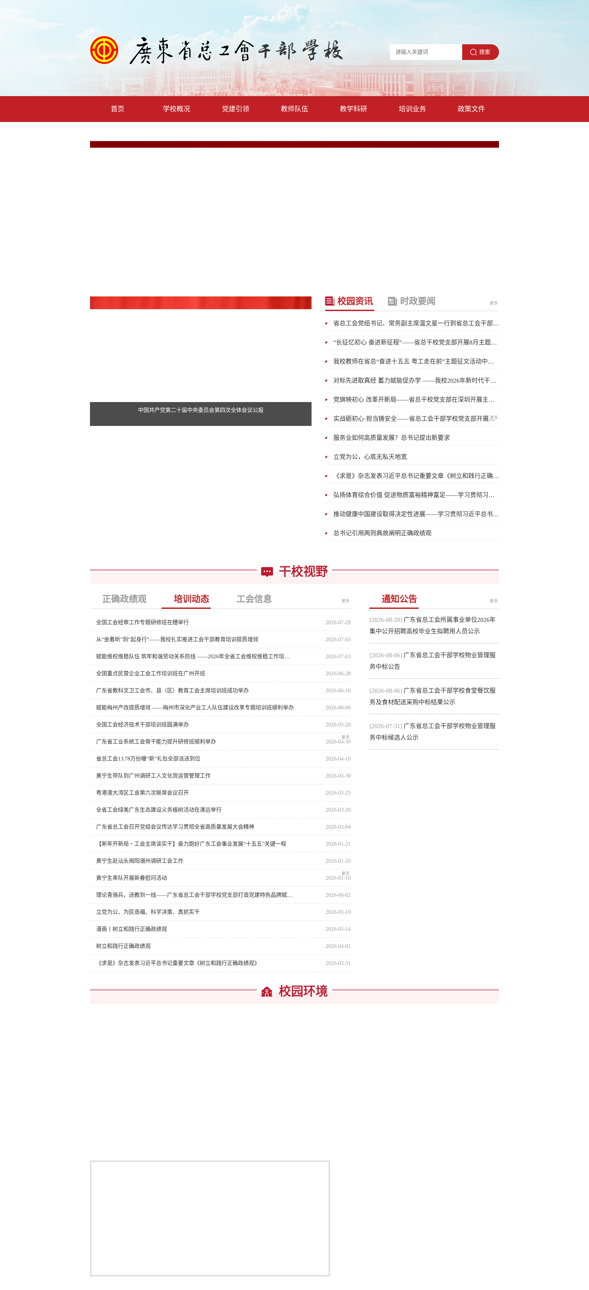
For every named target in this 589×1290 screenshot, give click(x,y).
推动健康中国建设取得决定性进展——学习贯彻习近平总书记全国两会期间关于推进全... (452, 514)
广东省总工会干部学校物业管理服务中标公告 (432, 661)
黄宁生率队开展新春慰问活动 (131, 878)
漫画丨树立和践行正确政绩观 (131, 929)
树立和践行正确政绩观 (123, 946)
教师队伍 (294, 109)
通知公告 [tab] (399, 599)
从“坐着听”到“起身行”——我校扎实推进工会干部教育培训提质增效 (177, 639)
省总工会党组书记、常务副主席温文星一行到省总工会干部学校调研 (425, 323)
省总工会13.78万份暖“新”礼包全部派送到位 (148, 759)
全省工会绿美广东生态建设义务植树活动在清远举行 (159, 810)
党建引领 (235, 109)
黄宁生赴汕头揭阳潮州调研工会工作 (139, 861)
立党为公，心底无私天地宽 (370, 457)
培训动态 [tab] (191, 599)
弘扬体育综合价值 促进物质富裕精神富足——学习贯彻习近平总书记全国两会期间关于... (453, 495)
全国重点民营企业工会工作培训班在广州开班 (150, 673)
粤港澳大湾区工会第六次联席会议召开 (142, 793)
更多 (494, 303)
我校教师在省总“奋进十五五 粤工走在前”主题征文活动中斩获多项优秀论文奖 (438, 361)
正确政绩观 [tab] (124, 599)
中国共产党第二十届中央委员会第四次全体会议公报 (200, 410)
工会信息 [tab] (254, 599)
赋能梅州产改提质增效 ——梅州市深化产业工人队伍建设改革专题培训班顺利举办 (195, 707)
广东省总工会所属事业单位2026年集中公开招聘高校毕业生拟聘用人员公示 (432, 625)
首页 (117, 109)
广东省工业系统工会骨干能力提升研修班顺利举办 (156, 741)
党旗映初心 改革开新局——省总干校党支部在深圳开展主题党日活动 (426, 399)
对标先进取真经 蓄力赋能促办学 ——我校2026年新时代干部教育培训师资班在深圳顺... (451, 380)
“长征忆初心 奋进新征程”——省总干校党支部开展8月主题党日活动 (424, 342)
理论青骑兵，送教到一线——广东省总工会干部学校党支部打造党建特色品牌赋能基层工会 (195, 895)
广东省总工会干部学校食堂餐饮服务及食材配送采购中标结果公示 (432, 696)
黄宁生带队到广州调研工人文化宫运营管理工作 (153, 776)
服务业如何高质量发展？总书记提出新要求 (391, 437)
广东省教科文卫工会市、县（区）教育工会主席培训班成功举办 (172, 690)
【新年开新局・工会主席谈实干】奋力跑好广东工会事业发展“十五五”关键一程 (191, 844)
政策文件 (471, 109)
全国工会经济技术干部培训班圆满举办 (142, 724)
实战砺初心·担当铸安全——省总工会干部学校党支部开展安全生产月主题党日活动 (444, 418)
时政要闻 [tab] (418, 301)
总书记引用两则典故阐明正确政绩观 (382, 533)
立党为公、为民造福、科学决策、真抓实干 (148, 912)
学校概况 (176, 109)
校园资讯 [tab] (355, 301)
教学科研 (353, 109)
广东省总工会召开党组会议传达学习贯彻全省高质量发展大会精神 (175, 827)
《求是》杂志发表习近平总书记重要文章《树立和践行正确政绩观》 (425, 476)
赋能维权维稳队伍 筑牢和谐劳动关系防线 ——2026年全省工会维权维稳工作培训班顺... (195, 656)
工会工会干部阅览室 (294, 1138)
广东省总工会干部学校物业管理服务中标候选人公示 (432, 732)
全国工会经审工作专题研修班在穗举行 (142, 622)
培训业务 (412, 109)
